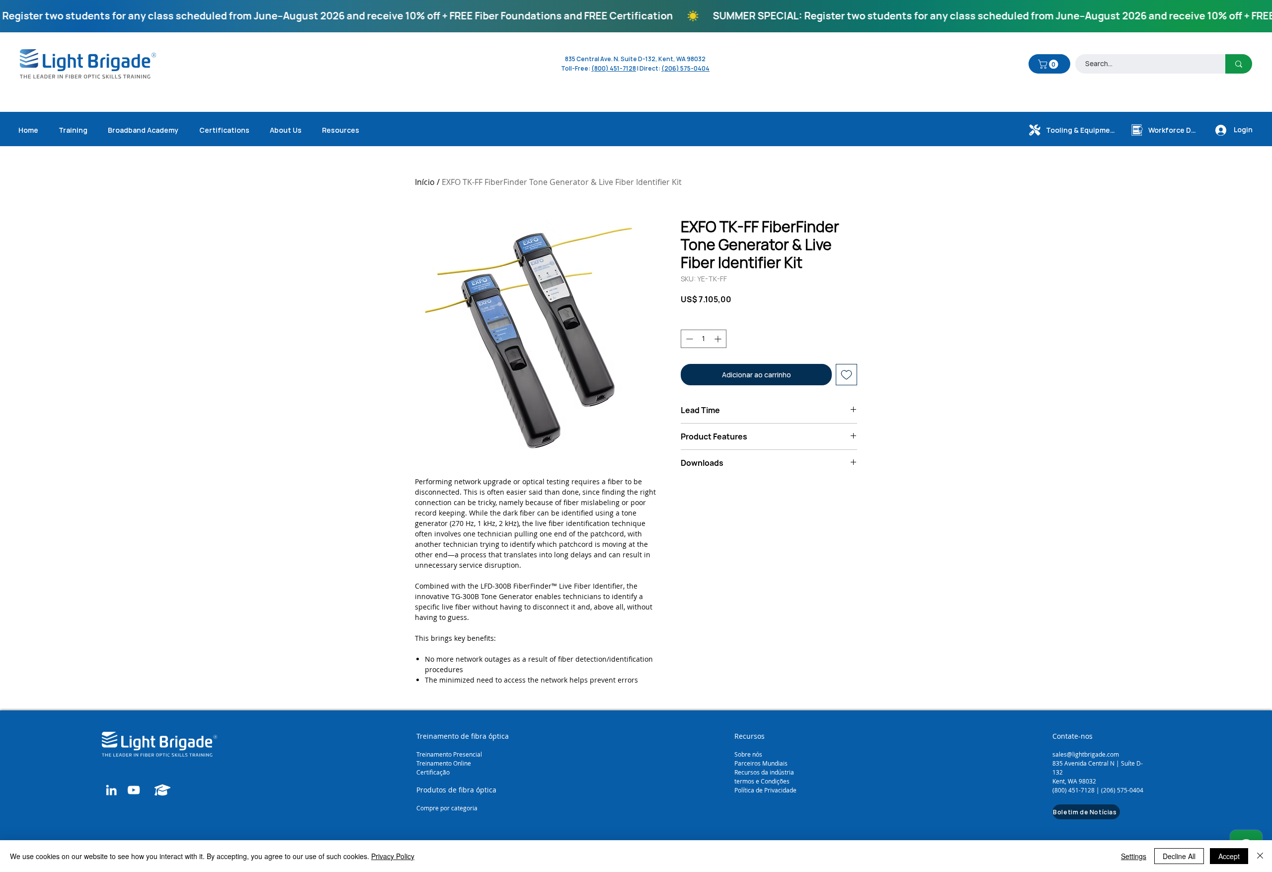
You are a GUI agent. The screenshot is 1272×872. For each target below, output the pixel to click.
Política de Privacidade (765, 790)
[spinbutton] (704, 339)
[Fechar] (1260, 856)
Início (425, 181)
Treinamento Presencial (449, 754)
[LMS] (163, 790)
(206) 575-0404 (685, 68)
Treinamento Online (444, 763)
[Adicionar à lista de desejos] (846, 374)
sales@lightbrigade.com (1085, 754)
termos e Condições (762, 781)
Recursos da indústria (764, 772)
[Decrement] (688, 339)
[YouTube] (133, 790)
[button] (1049, 64)
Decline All (1179, 856)
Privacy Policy (392, 856)
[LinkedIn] (111, 790)
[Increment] (719, 339)
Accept (1229, 856)
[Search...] (1238, 64)
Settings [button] (1133, 856)
